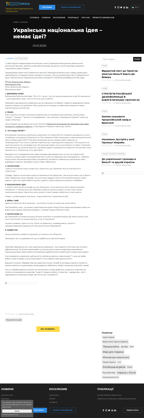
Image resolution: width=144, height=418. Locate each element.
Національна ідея (14, 320)
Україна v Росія (126, 372)
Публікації (73, 18)
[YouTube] (124, 7)
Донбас (124, 347)
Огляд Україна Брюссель (109, 395)
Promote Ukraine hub (71, 7)
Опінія (52, 399)
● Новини (10, 58)
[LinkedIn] (127, 7)
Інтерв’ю (53, 402)
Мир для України (113, 351)
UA (135, 7)
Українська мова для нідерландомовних (116, 399)
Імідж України (108, 337)
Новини (46, 18)
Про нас (85, 18)
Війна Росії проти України (115, 342)
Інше (104, 66)
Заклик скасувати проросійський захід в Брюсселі (116, 119)
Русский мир (109, 372)
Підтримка (47, 7)
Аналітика (54, 395)
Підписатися (132, 410)
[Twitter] (121, 7)
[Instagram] (118, 7)
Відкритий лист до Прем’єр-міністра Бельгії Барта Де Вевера (120, 74)
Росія (129, 367)
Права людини (109, 362)
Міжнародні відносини (116, 357)
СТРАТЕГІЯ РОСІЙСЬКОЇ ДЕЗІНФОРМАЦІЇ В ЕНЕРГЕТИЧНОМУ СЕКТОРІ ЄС (121, 96)
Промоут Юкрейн (117, 154)
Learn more (6, 407)
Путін (119, 362)
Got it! (17, 411)
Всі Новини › (48, 329)
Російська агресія (114, 367)
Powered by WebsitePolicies (10, 414)
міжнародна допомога (110, 377)
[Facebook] (115, 7)
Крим (131, 346)
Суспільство (24, 22)
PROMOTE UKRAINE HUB (103, 18)
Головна (34, 18)
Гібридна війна (111, 346)
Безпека (5, 399)
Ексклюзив (59, 18)
